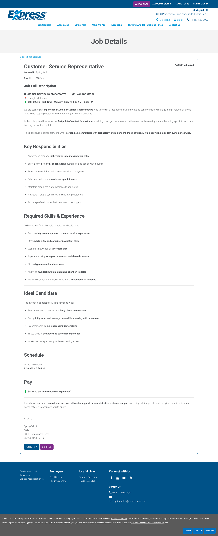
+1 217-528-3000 (199, 19)
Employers (80, 24)
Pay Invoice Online (58, 481)
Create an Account (28, 471)
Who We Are (98, 24)
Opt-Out (198, 530)
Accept (187, 530)
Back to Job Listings (30, 56)
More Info (210, 530)
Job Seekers (44, 24)
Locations (116, 24)
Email (180, 19)
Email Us (46, 446)
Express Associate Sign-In (32, 479)
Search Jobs (182, 4)
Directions (164, 19)
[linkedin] (117, 478)
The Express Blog (87, 481)
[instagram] (130, 478)
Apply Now (141, 4)
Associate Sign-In (162, 4)
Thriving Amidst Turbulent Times (145, 24)
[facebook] (111, 478)
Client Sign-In (200, 4)
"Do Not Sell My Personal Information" (147, 522)
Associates (63, 24)
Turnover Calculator (88, 477)
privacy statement (119, 518)
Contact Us (174, 24)
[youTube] (124, 478)
